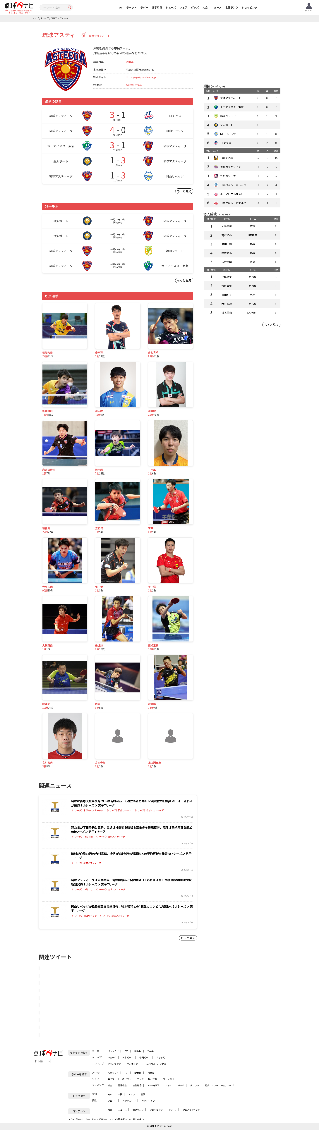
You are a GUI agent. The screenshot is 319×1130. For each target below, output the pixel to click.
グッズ (195, 7)
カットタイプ (148, 1100)
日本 (110, 1094)
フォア (168, 1085)
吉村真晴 (227, 262)
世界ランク (231, 7)
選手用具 (157, 7)
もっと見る (184, 191)
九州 (252, 295)
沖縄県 (129, 62)
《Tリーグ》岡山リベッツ (118, 810)
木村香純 (227, 304)
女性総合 (137, 1085)
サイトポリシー (99, 1119)
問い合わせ (138, 1119)
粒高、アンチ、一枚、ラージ (219, 1085)
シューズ (171, 7)
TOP (120, 7)
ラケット (131, 7)
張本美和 (227, 312)
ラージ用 (167, 1079)
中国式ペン (144, 1057)
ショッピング (249, 7)
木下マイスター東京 (231, 107)
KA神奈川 (252, 312)
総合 (110, 1085)
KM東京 (252, 235)
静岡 (252, 244)
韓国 (143, 1094)
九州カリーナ (228, 176)
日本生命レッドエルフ (233, 203)
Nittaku (138, 1051)
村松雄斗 (227, 253)
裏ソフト (112, 1079)
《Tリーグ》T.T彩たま (82, 836)
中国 (120, 1094)
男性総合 (122, 1085)
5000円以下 (153, 1085)
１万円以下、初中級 (156, 1063)
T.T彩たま (225, 143)
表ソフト (126, 1079)
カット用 (160, 1057)
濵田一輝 (227, 244)
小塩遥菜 (227, 277)
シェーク (112, 1057)
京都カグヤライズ (230, 167)
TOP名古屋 (226, 158)
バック (181, 1085)
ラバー (144, 7)
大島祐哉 (227, 226)
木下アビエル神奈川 (231, 194)
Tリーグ (173, 1109)
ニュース (216, 7)
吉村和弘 (227, 235)
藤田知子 (227, 295)
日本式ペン (127, 1057)
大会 (205, 7)
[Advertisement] (242, 53)
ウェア (183, 7)
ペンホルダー (133, 1063)
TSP (126, 1051)
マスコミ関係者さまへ (120, 1119)
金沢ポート (226, 125)
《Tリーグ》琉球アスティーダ (149, 810)
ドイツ (131, 1094)
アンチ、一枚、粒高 (147, 1079)
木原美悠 (227, 286)
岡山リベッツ (228, 134)
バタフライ (113, 1051)
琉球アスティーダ (230, 98)
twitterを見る (134, 85)
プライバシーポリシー (79, 1119)
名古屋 (253, 277)
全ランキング (114, 1063)
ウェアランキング (191, 1109)
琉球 (252, 226)
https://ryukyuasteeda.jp (141, 77)
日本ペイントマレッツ (233, 185)
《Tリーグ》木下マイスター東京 (87, 810)
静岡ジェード (228, 116)
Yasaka (151, 1051)
